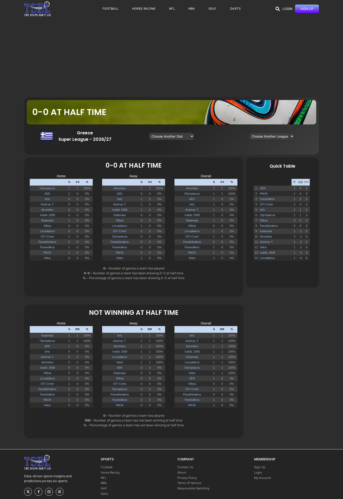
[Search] (277, 8)
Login (258, 472)
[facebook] (38, 492)
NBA (104, 483)
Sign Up (259, 467)
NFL (103, 478)
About (181, 472)
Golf (104, 488)
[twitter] (28, 492)
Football (107, 467)
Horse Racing (110, 472)
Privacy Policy (187, 478)
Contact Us (185, 467)
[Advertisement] (171, 57)
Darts (104, 494)
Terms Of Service (189, 483)
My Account (262, 478)
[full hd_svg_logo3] (37, 3)
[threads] (60, 492)
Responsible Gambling (193, 488)
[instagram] (49, 492)
